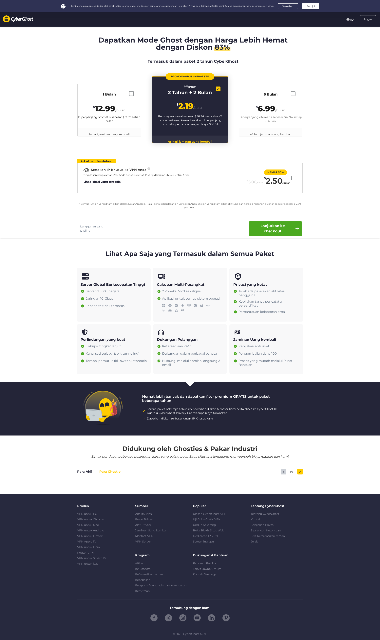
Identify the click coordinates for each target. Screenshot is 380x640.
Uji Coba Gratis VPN (206, 519)
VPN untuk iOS (87, 563)
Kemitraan (142, 591)
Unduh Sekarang (204, 525)
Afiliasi (139, 563)
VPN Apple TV (86, 541)
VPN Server (143, 541)
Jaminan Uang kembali (151, 530)
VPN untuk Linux (88, 547)
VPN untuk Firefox (90, 536)
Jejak (254, 541)
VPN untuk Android (90, 530)
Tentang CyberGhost (265, 514)
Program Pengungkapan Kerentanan (160, 585)
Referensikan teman (149, 574)
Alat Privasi (143, 525)
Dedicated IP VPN (205, 536)
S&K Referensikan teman (268, 536)
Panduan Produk (204, 563)
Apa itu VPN (143, 514)
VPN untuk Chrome (90, 519)
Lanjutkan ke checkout (272, 228)
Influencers (142, 569)
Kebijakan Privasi (262, 525)
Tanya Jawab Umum (207, 569)
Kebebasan (142, 580)
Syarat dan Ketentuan (266, 530)
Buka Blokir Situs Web (208, 530)
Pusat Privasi (144, 519)
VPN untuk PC (87, 514)
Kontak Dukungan (205, 574)
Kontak (256, 519)
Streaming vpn (203, 541)
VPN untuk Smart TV (91, 558)
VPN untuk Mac (88, 525)
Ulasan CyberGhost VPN (209, 514)
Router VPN (85, 552)
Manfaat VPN (144, 536)
